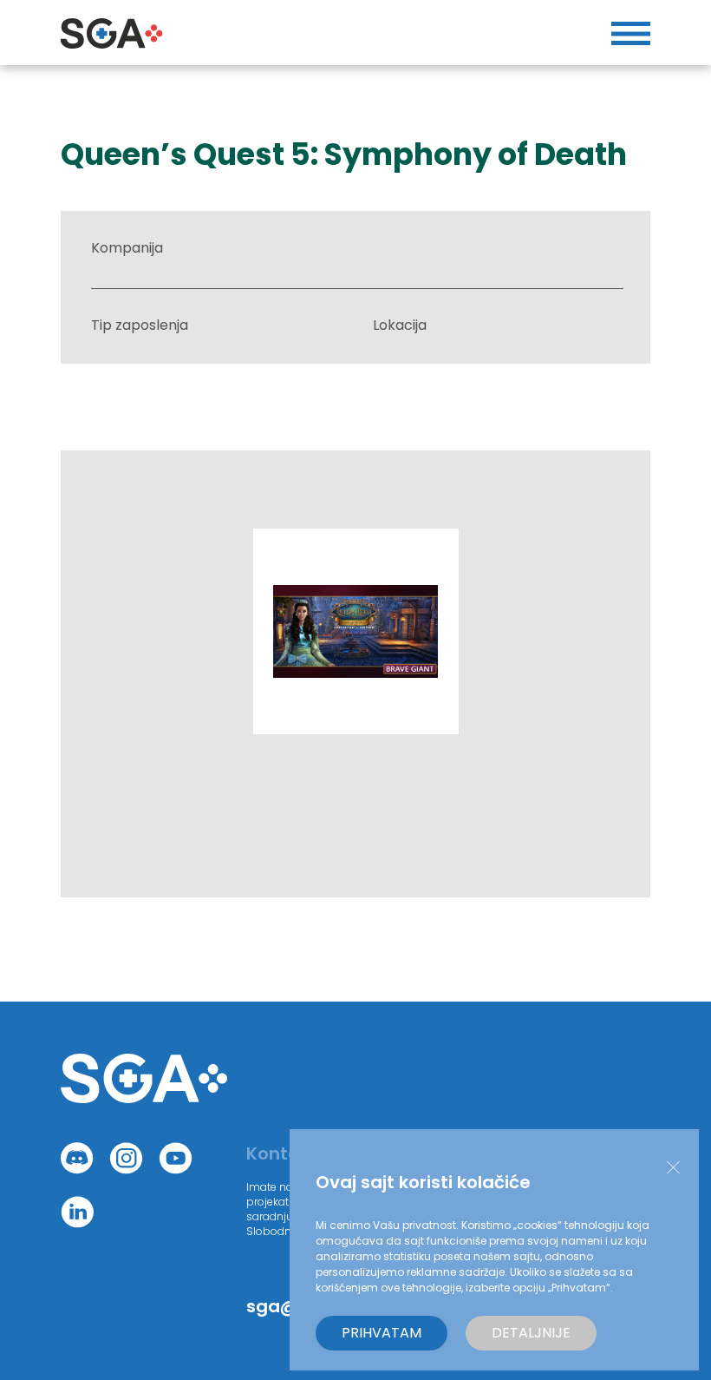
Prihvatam (381, 1333)
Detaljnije (531, 1333)
